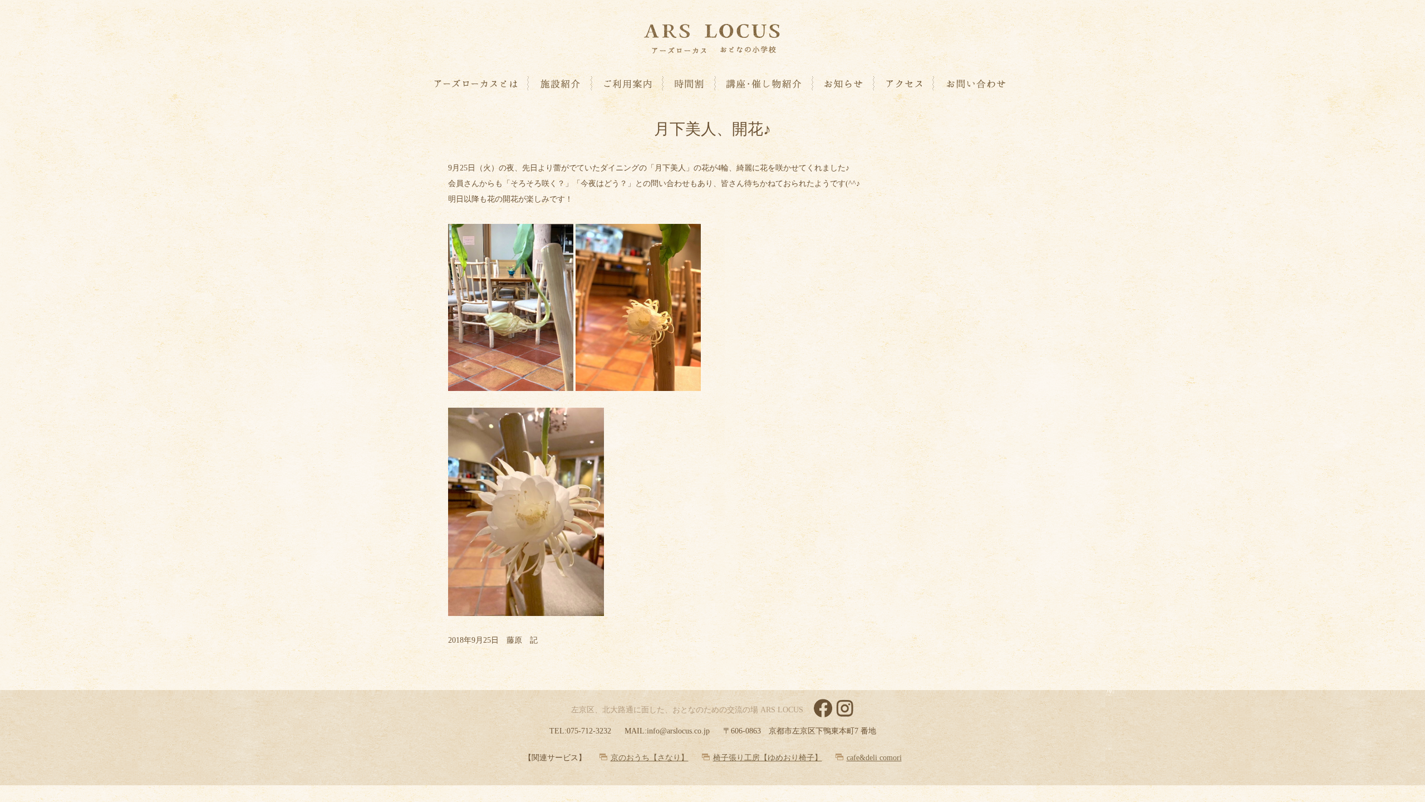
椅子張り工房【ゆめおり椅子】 (767, 758)
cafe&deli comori (874, 758)
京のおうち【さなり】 (650, 758)
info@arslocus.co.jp (678, 731)
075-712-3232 (589, 731)
